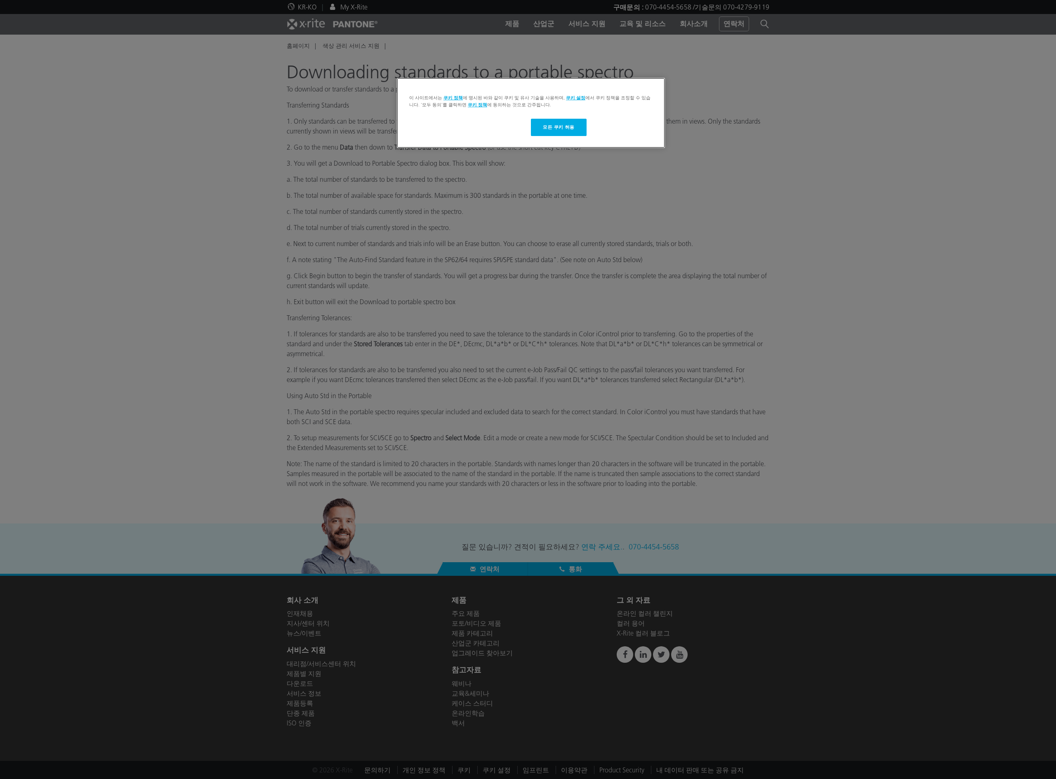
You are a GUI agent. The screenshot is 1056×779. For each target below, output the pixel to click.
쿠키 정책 (453, 98)
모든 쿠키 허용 (559, 127)
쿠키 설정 (575, 98)
